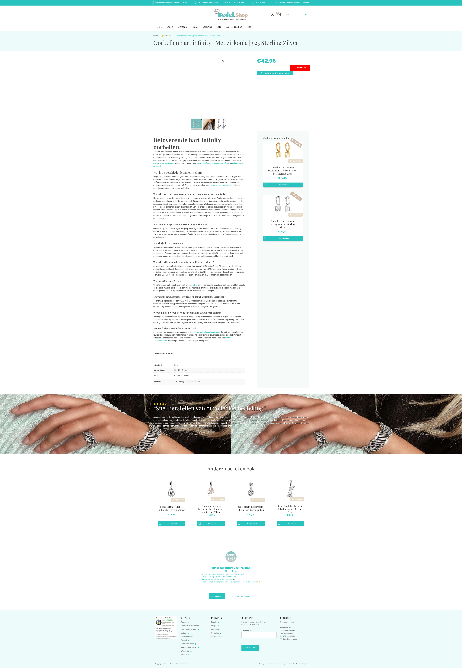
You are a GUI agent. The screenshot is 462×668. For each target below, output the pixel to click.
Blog (249, 27)
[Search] (306, 14)
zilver (195, 285)
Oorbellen (215, 633)
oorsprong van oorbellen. (223, 185)
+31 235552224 (289, 636)
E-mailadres (246, 630)
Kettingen (215, 629)
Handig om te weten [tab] (164, 353)
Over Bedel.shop (187, 644)
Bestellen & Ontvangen (190, 626)
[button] (223, 61)
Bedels (170, 27)
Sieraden (182, 27)
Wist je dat (185, 651)
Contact (184, 622)
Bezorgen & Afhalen (189, 629)
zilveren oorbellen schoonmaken (206, 332)
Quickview (296, 161)
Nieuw (195, 27)
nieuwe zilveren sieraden (163, 163)
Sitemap (282, 664)
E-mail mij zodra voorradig (275, 72)
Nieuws (184, 655)
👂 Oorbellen (167, 36)
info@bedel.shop (290, 639)
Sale (219, 27)
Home (159, 27)
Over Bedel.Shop (234, 27)
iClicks (187, 664)
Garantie (184, 640)
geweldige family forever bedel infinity (213, 163)
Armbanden (215, 637)
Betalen (184, 633)
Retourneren (186, 637)
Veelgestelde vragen (189, 647)
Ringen (214, 626)
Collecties (207, 27)
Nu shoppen (284, 185)
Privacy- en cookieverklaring (269, 664)
